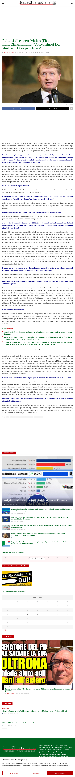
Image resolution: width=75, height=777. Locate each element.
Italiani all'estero (39, 52)
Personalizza (13, 773)
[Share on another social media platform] (71, 108)
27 (37, 622)
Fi (7, 417)
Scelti (47, 52)
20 (37, 618)
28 (47, 622)
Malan (13, 417)
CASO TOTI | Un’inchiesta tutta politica (19, 723)
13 (37, 614)
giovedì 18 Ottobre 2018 (24, 52)
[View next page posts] (39, 349)
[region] (37, 767)
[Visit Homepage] (37, 3)
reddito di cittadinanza (24, 417)
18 (17, 618)
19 (27, 618)
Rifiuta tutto (37, 773)
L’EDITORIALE (8, 686)
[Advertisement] (37, 22)
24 (7, 622)
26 (27, 622)
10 (7, 614)
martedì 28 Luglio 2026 (22, 693)
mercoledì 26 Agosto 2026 (10, 713)
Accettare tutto (60, 773)
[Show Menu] (3, 3)
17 (7, 618)
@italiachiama (38, 559)
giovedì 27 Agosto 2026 (18, 537)
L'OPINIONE (5, 708)
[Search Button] (72, 3)
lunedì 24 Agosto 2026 (9, 725)
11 (17, 614)
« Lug (4, 630)
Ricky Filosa (10, 693)
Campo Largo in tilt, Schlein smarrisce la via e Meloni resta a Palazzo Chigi (34, 711)
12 (27, 614)
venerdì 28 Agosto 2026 (11, 504)
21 (47, 618)
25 (17, 622)
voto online (38, 417)
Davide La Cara (9, 52)
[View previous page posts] (35, 349)
